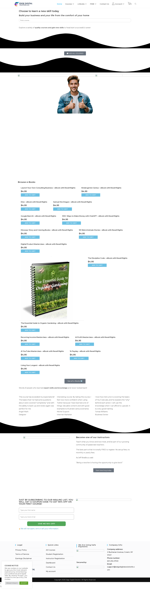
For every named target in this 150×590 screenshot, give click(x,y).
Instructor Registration (55, 558)
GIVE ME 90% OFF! (46, 524)
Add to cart (30, 195)
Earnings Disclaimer (23, 558)
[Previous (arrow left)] (3, 295)
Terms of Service (22, 554)
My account (51, 571)
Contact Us (50, 567)
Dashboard (50, 563)
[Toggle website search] (135, 4)
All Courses (50, 550)
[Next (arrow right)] (146, 295)
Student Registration (54, 554)
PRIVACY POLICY (12, 583)
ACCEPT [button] (24, 583)
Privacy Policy (21, 550)
